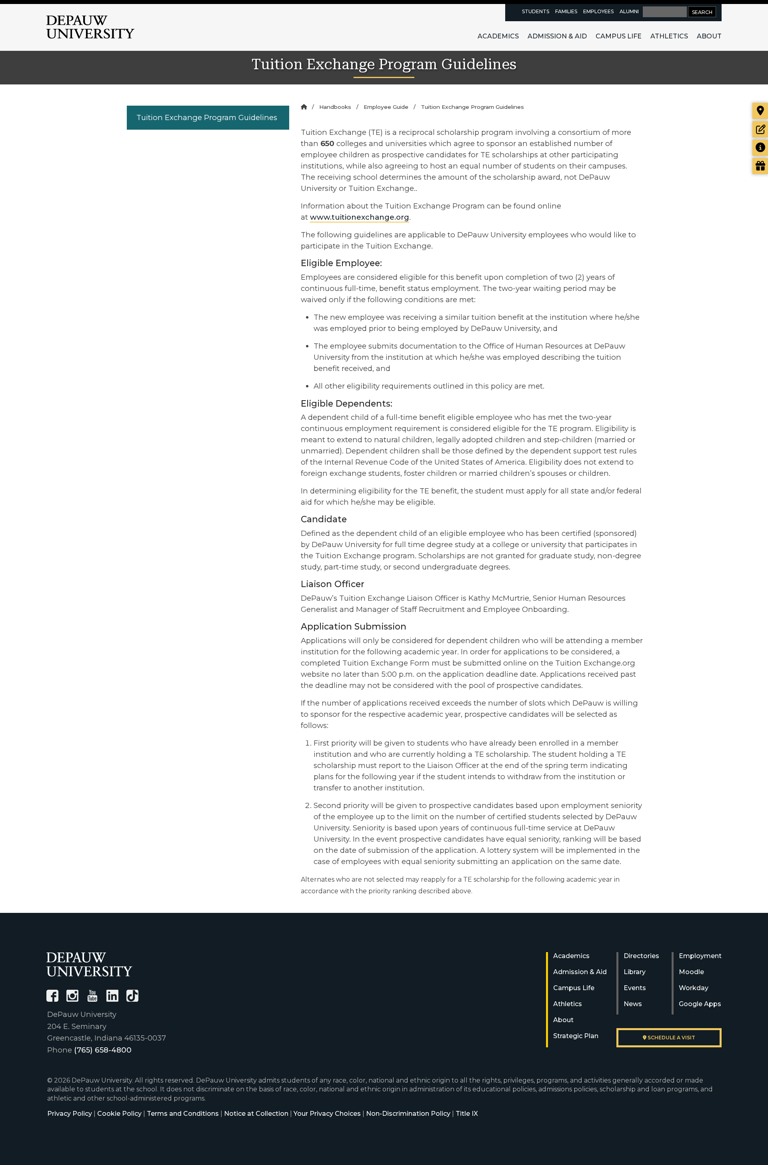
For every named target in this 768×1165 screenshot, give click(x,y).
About (709, 36)
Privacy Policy (69, 1113)
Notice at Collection (256, 1113)
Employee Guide (386, 107)
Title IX (467, 1113)
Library (635, 972)
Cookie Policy (119, 1113)
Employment (700, 956)
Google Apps (700, 1004)
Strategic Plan (575, 1036)
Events (635, 988)
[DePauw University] (89, 964)
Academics (498, 36)
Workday (693, 988)
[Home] (304, 107)
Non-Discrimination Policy (408, 1113)
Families (566, 11)
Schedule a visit (670, 1038)
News (633, 1004)
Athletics (669, 36)
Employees (598, 11)
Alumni (629, 11)
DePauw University (90, 27)
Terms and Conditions (183, 1113)
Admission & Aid (557, 36)
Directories (641, 956)
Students (535, 11)
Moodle (691, 972)
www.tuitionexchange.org (359, 217)
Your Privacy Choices (327, 1113)
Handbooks (335, 107)
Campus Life (619, 36)
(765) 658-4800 (103, 1050)
